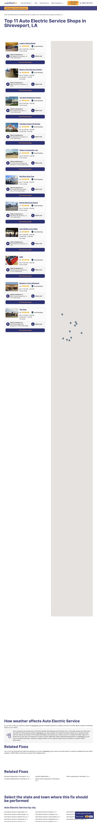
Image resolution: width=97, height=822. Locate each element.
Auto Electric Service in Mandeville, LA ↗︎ (47, 819)
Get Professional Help (25, 62)
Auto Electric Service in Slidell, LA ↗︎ (76, 819)
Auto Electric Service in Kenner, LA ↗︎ (46, 812)
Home (5, 14)
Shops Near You (44, 3)
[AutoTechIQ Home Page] (10, 3)
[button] (70, 331)
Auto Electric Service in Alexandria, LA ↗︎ (16, 812)
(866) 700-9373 (87, 3)
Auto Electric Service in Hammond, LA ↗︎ (16, 819)
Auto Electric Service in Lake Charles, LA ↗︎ (47, 817)
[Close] (92, 813)
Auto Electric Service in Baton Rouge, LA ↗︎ (16, 814)
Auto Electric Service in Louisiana (27, 14)
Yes (87, 816)
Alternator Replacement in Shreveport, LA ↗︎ (17, 776)
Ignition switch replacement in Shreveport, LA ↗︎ (47, 779)
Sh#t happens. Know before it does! (16, 8)
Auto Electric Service (13, 14)
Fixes (36, 3)
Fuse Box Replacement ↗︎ (42, 776)
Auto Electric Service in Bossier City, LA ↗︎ (16, 817)
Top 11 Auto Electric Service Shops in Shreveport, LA (50, 14)
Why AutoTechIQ (26, 3)
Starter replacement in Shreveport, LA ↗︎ (78, 776)
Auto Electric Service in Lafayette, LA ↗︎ (46, 814)
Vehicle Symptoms (56, 3)
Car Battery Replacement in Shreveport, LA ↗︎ (17, 779)
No (91, 816)
